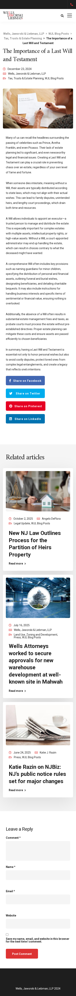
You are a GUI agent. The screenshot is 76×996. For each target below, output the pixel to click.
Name (10, 867)
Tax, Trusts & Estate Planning (26, 78)
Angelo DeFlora (51, 518)
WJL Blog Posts (54, 78)
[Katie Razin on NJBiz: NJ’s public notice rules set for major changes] (38, 724)
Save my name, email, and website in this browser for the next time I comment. (37, 940)
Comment (13, 837)
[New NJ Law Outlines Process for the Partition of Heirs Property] (38, 491)
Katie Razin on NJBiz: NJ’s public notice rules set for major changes (37, 774)
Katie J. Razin (48, 752)
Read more (16, 563)
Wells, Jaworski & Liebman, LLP (27, 73)
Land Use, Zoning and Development (35, 634)
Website (11, 915)
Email (10, 891)
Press (17, 637)
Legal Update (22, 523)
